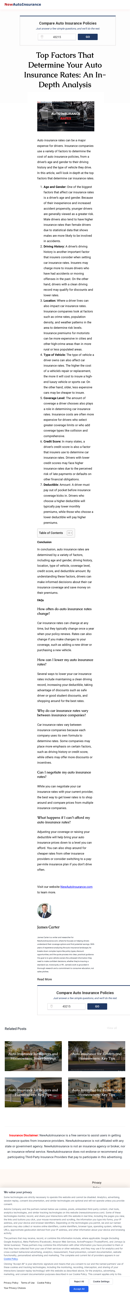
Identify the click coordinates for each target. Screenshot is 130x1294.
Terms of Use (28, 1282)
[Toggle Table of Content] (68, 533)
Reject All (79, 1281)
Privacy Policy (11, 1282)
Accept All (79, 1289)
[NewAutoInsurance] (23, 4)
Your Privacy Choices (15, 1288)
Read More (44, 979)
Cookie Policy (11, 1258)
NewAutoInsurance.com (76, 887)
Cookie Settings (101, 1281)
